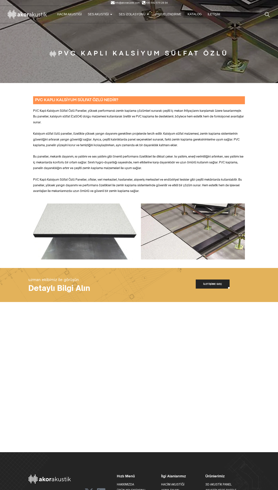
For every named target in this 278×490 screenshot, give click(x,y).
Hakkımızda (125, 484)
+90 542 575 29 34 (157, 2)
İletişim (214, 14)
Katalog (195, 14)
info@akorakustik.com (127, 2)
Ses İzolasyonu (132, 14)
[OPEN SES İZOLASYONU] (147, 14)
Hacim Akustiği (69, 14)
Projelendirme (168, 14)
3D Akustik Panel (218, 484)
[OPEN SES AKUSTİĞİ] (111, 14)
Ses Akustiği (98, 14)
